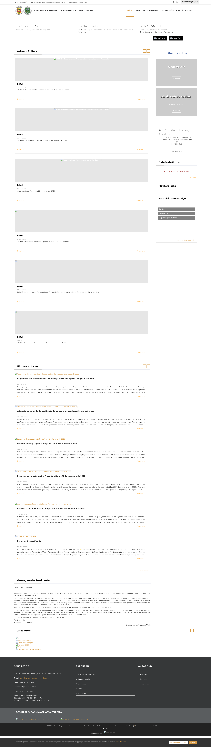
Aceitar (193, 742)
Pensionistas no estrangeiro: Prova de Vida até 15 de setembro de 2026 (51, 476)
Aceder (176, 79)
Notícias (143, 674)
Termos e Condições (126, 726)
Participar (127, 38)
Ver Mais (193, 177)
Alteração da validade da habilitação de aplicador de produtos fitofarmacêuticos (55, 411)
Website (145, 38)
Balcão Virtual (184, 10)
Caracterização (83, 679)
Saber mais (176, 151)
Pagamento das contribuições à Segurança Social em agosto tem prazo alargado (55, 379)
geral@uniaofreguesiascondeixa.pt (49, 2)
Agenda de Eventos (86, 674)
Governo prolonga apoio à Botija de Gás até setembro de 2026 (47, 444)
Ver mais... (141, 99)
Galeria (80, 689)
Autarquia (153, 10)
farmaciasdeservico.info (185, 240)
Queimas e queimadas (78, 2)
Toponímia (144, 684)
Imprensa (81, 693)
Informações (167, 10)
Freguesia (140, 10)
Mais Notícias (144, 570)
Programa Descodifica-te (29, 541)
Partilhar (20, 99)
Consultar (65, 38)
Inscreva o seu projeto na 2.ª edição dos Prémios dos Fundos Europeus (51, 508)
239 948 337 (21, 2)
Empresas (81, 684)
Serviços (143, 679)
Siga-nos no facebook (177, 53)
